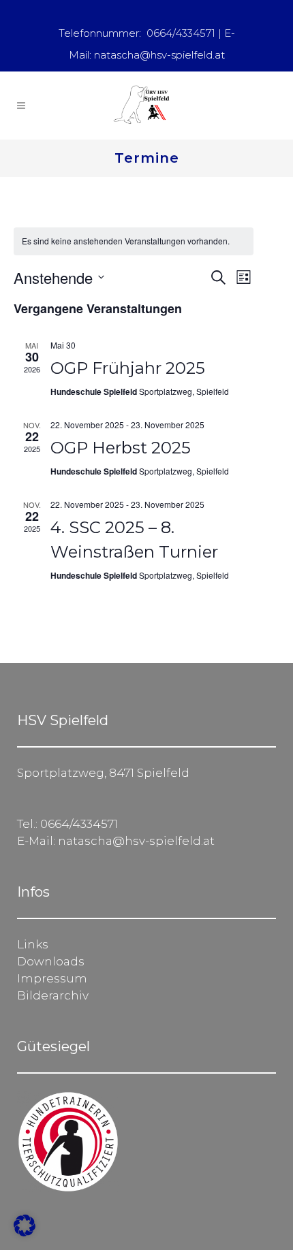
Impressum (52, 978)
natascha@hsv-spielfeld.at (159, 54)
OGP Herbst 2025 (120, 448)
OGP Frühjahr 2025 (127, 368)
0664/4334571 (180, 33)
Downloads (50, 961)
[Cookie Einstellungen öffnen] (24, 1232)
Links (32, 944)
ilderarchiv (57, 995)
